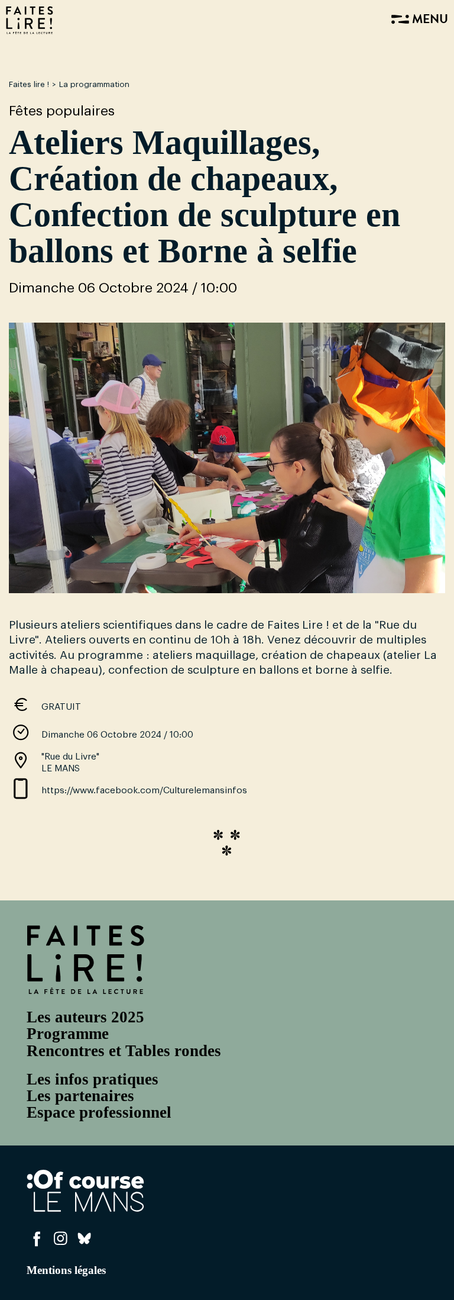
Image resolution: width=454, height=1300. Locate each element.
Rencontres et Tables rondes (124, 1051)
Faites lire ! (29, 84)
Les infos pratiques (92, 1079)
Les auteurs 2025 (85, 1017)
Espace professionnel (99, 1112)
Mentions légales (66, 1270)
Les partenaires (80, 1096)
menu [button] (428, 20)
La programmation (94, 84)
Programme (68, 1033)
